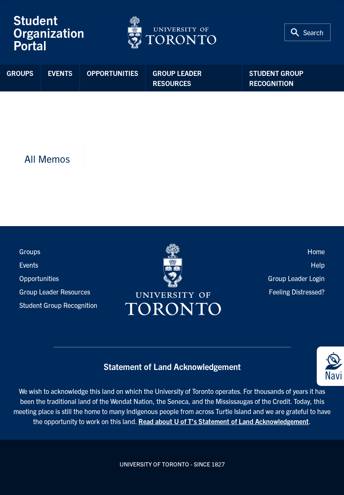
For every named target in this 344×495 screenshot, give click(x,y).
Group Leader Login (296, 278)
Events (60, 73)
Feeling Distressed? (297, 291)
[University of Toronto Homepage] (172, 280)
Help (318, 265)
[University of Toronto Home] (172, 32)
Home (316, 251)
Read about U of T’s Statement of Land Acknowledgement (223, 421)
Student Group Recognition (276, 78)
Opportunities (112, 73)
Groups (20, 73)
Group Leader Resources (177, 78)
